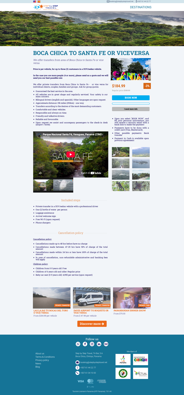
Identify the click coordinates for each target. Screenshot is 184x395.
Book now (131, 97)
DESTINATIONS (140, 7)
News (38, 363)
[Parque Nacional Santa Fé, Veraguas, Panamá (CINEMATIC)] (43, 185)
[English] (34, 1)
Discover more (91, 324)
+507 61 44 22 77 (144, 1)
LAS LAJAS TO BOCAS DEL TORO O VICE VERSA (51, 311)
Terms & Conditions (45, 357)
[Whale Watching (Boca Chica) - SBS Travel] (63, 185)
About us (39, 353)
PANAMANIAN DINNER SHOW (130, 310)
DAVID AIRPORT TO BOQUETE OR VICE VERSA (91, 311)
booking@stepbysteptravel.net (121, 1)
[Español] (38, 1)
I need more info (130, 109)
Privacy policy (42, 360)
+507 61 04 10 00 (88, 373)
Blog (37, 367)
